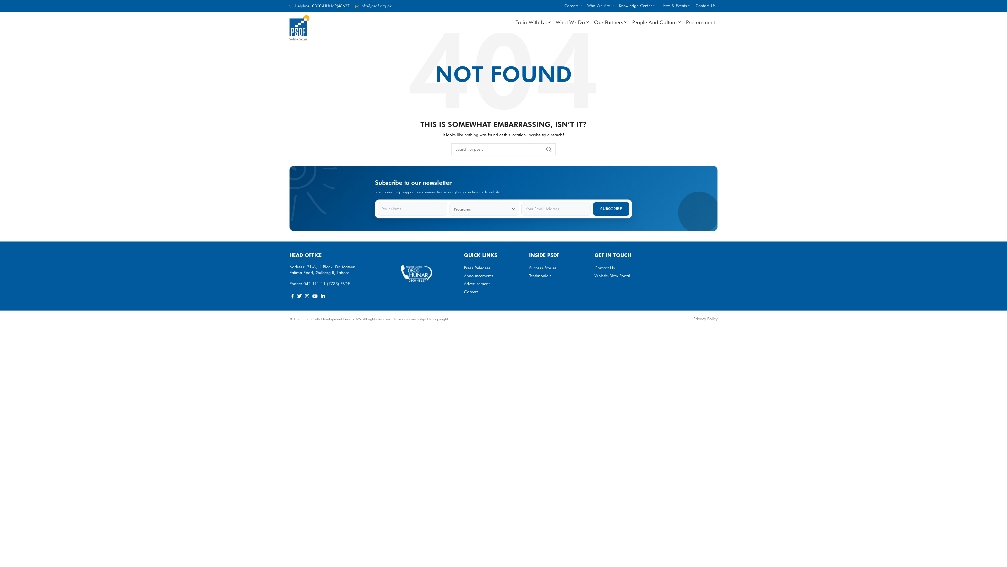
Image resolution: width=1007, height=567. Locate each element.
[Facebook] (293, 296)
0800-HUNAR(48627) (331, 5)
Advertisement (477, 283)
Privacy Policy (705, 318)
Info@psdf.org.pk (376, 5)
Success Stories (542, 267)
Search (548, 149)
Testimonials (540, 275)
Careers (471, 291)
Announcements (478, 275)
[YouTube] (315, 296)
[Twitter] (299, 296)
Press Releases (477, 267)
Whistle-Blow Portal (612, 275)
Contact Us (604, 267)
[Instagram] (307, 296)
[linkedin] (322, 296)
